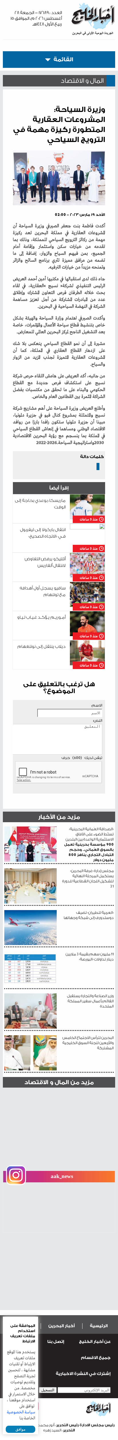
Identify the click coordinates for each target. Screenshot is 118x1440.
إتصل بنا (55, 1341)
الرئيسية (99, 1325)
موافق (20, 1429)
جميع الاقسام (96, 1357)
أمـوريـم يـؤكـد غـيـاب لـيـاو (41, 617)
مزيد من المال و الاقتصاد (59, 1082)
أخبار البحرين (61, 1325)
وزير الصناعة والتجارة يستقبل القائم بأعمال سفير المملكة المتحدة (90, 1001)
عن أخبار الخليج (95, 1341)
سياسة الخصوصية (21, 1412)
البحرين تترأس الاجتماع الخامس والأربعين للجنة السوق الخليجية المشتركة (88, 1042)
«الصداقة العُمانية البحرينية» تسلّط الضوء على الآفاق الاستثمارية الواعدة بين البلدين (89, 844)
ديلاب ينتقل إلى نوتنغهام (41, 646)
